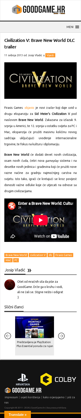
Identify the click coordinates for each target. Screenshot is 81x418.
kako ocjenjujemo (54, 397)
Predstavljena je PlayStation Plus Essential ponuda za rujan (35, 344)
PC (15, 260)
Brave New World (16, 255)
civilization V (38, 255)
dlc (50, 255)
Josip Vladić (35, 55)
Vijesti (50, 55)
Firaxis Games (64, 255)
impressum (11, 397)
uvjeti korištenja (30, 397)
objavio (29, 107)
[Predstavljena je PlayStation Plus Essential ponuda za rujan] (34, 327)
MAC (8, 260)
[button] (70, 26)
